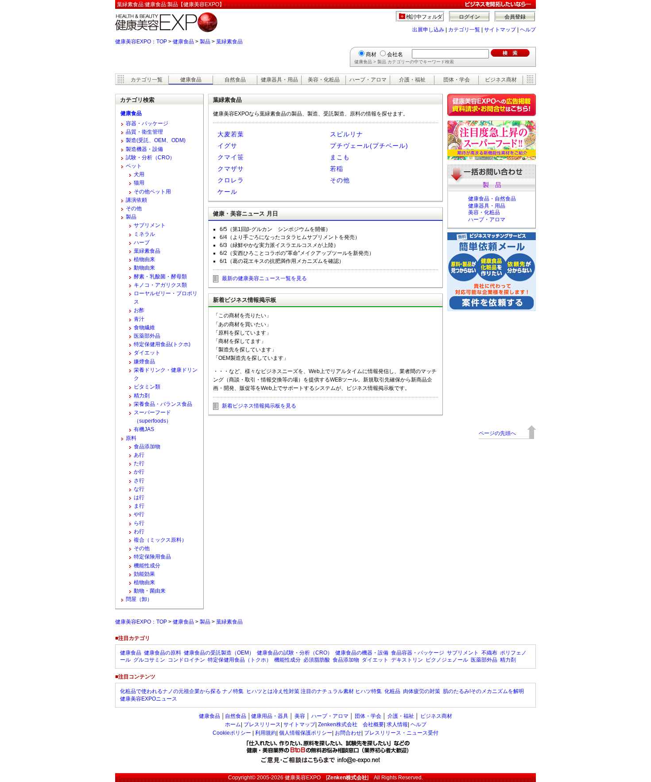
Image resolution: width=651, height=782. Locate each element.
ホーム (233, 724)
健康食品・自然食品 (492, 199)
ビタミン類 (147, 387)
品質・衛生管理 (144, 132)
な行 (139, 489)
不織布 (489, 653)
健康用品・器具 (269, 716)
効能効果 (144, 574)
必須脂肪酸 (316, 660)
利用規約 (265, 733)
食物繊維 (144, 327)
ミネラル (144, 234)
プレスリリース (262, 724)
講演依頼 (136, 200)
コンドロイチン (186, 660)
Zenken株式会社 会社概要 (351, 724)
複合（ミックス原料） (160, 540)
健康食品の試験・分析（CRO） (295, 653)
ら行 (139, 523)
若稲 (336, 168)
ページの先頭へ (497, 433)
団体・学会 (456, 80)
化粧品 (392, 691)
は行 (139, 497)
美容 (299, 716)
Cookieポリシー (232, 733)
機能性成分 (147, 565)
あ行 (139, 455)
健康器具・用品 (279, 80)
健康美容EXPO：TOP (141, 42)
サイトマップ (500, 30)
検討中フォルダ (424, 17)
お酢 (139, 310)
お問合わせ (348, 733)
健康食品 (183, 42)
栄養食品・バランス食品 (163, 404)
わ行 (139, 531)
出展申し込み (428, 30)
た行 (139, 463)
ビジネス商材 (501, 80)
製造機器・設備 (144, 149)
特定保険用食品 (152, 557)
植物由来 (144, 259)
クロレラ (230, 180)
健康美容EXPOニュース (148, 699)
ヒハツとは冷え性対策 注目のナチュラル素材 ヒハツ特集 (314, 691)
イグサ (227, 145)
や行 (139, 514)
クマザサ (230, 168)
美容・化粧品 (324, 80)
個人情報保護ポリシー (305, 733)
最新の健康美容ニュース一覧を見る (264, 278)
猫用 (139, 183)
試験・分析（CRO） (150, 157)
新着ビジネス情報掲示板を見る (259, 406)
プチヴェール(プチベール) (369, 145)
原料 (131, 438)
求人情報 (397, 724)
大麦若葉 (230, 134)
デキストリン (407, 660)
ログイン (469, 17)
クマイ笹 (230, 157)
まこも (340, 157)
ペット (134, 166)
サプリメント (150, 225)
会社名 (395, 54)
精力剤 (142, 396)
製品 (205, 42)
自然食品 (235, 80)
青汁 (139, 319)
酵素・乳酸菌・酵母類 (160, 277)
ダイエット (147, 353)
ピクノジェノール (447, 660)
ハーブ (142, 242)
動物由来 (144, 268)
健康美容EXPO (303, 777)
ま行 (139, 506)
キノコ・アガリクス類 (160, 285)
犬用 (139, 174)
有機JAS (144, 429)
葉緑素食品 (229, 42)
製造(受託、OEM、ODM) (156, 140)
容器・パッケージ (147, 123)
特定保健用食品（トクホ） (239, 660)
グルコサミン (149, 660)
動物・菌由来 (150, 591)
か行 (139, 472)
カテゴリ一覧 (464, 30)
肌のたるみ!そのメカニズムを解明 (483, 691)
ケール (227, 191)
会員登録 (515, 17)
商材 (371, 54)
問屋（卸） (139, 599)
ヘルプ (528, 30)
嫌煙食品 (144, 361)
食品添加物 (147, 446)
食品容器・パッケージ (417, 653)
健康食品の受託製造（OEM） (219, 653)
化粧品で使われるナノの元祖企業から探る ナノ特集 (182, 691)
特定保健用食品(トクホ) (162, 344)
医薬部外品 (147, 336)
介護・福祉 (412, 80)
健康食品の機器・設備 (361, 653)
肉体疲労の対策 (421, 691)
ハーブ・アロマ (368, 80)
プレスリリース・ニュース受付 (401, 733)
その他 (340, 180)
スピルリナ (346, 134)
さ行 (139, 481)
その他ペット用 (152, 192)
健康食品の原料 (162, 653)
